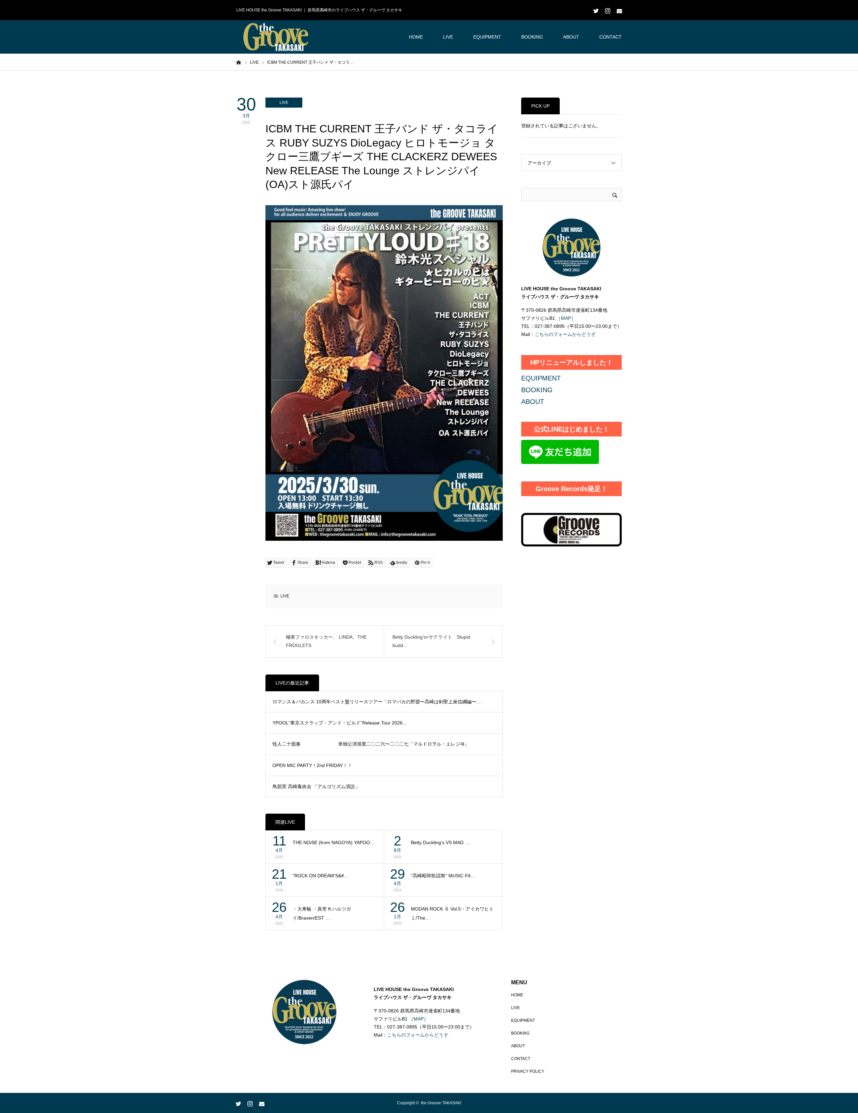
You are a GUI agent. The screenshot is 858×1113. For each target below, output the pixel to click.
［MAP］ (565, 318)
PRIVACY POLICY (527, 1071)
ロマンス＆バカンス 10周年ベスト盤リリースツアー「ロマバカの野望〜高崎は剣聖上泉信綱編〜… (376, 701)
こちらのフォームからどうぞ (565, 334)
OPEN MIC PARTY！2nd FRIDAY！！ (312, 765)
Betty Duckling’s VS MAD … (440, 842)
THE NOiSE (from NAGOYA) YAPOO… (334, 842)
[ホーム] (238, 62)
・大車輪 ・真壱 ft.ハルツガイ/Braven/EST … (322, 913)
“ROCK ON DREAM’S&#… (321, 875)
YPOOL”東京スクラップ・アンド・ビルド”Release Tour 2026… (339, 722)
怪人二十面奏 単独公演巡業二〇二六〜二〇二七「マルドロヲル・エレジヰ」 (371, 744)
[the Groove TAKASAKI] (276, 37)
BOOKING (532, 37)
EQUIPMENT (487, 37)
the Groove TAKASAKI (441, 1103)
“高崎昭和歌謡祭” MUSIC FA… (443, 875)
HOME (416, 37)
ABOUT (571, 37)
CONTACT (610, 37)
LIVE (448, 37)
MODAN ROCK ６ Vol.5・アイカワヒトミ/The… (452, 913)
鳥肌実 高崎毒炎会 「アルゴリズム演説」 (316, 786)
